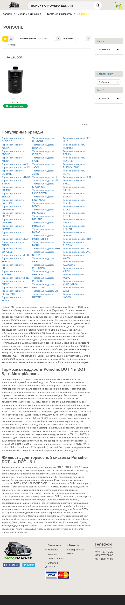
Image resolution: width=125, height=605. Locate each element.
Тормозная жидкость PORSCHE (43, 279)
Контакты (53, 549)
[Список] (11, 39)
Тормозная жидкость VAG (76, 251)
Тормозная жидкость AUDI (16, 167)
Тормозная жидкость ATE (15, 164)
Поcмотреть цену (15, 106)
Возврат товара (56, 558)
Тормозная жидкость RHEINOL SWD (74, 165)
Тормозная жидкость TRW (77, 238)
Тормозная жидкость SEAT (77, 177)
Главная (7, 14)
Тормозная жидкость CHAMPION (13, 208)
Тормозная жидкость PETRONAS (43, 266)
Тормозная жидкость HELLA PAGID (13, 292)
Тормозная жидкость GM (15, 287)
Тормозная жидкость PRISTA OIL (43, 286)
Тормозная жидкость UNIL (77, 248)
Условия (52, 553)
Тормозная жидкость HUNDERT (43, 139)
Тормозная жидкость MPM (46, 248)
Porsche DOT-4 (15, 57)
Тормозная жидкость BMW (16, 177)
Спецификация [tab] (105, 73)
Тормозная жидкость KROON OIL (43, 185)
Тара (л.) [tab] (101, 90)
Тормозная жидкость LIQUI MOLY (43, 198)
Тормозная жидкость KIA (45, 180)
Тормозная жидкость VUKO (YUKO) (74, 282)
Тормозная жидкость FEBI (15, 255)
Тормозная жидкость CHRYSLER (13, 214)
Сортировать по (27, 38)
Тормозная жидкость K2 (45, 177)
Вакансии (74, 545)
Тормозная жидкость (59, 14)
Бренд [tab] (100, 41)
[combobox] (65, 5)
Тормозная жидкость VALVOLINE (74, 263)
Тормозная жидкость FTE (15, 277)
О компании (54, 545)
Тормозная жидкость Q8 (45, 290)
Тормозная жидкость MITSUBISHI (43, 224)
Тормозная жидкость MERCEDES (43, 211)
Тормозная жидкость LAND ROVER (43, 191)
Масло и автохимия (29, 14)
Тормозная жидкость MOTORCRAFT (43, 237)
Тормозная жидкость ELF (15, 238)
